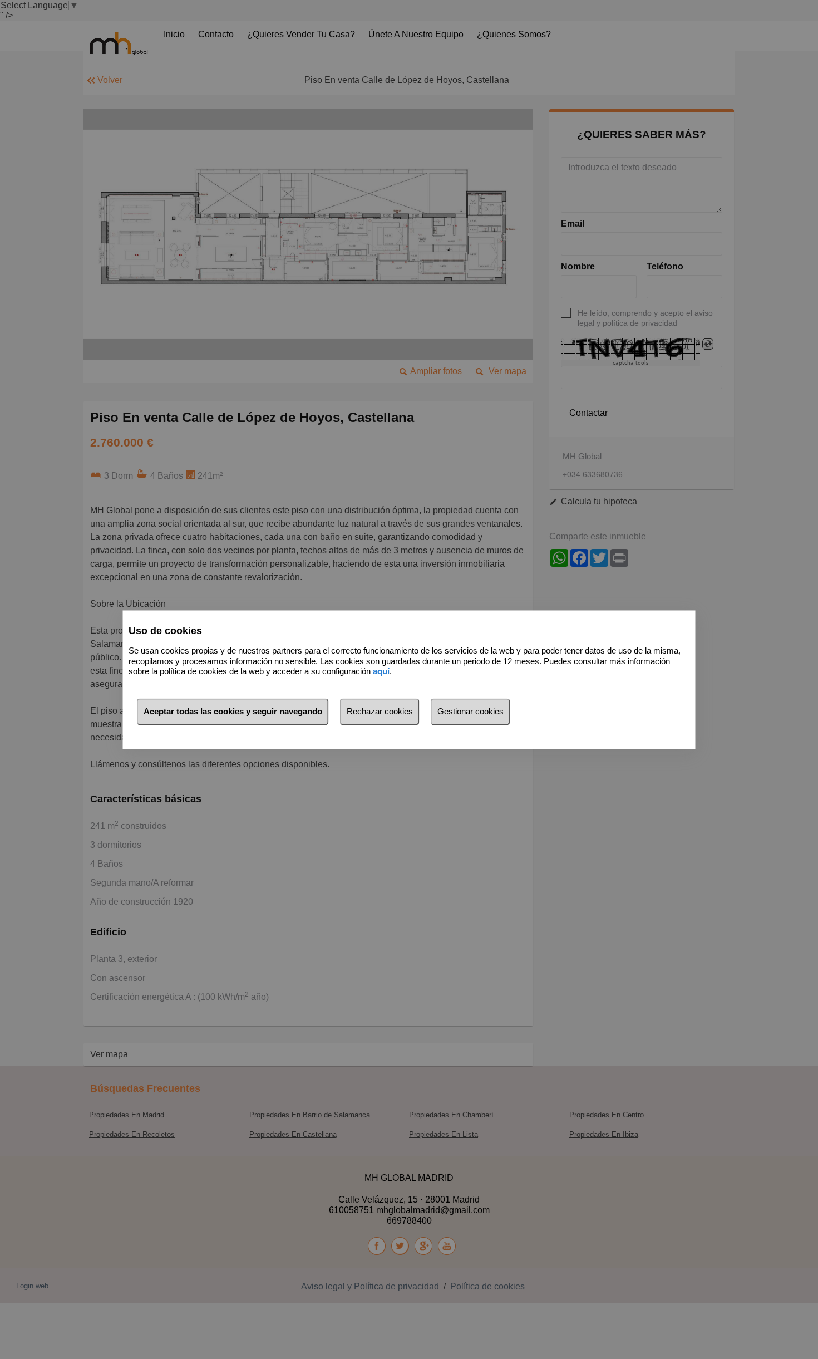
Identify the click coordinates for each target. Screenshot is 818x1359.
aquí (381, 671)
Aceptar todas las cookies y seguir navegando (233, 711)
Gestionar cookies (470, 711)
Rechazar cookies (380, 711)
